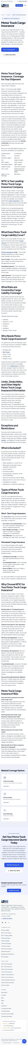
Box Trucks (6, 352)
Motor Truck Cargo (6, 933)
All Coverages (4, 956)
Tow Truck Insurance (6, 972)
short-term (7, 516)
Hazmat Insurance (5, 951)
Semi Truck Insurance (6, 964)
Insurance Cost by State (7, 1013)
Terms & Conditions (7, 1042)
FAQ (2, 1003)
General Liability (5, 940)
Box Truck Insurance (6, 966)
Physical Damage (5, 938)
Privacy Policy (16, 1042)
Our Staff (3, 995)
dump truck (14, 366)
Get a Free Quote (9, 49)
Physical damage (6, 252)
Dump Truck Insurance (7, 969)
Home (2, 14)
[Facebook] (5, 922)
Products (8, 14)
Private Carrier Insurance (7, 982)
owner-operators (14, 201)
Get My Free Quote (13, 865)
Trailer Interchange (6, 943)
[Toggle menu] (25, 5)
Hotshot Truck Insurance (7, 974)
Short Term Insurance (6, 948)
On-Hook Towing (5, 946)
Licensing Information (6, 1016)
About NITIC (4, 992)
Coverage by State (6, 1008)
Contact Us (4, 1005)
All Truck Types (5, 985)
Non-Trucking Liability (6, 935)
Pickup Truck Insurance (7, 977)
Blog (2, 997)
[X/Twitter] (8, 922)
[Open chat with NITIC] (24, 1041)
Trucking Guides (5, 1011)
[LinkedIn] (2, 922)
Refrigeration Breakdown (7, 954)
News (2, 1000)
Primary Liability (5, 930)
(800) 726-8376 (23, 1)
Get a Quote (19, 5)
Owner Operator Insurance (8, 980)
